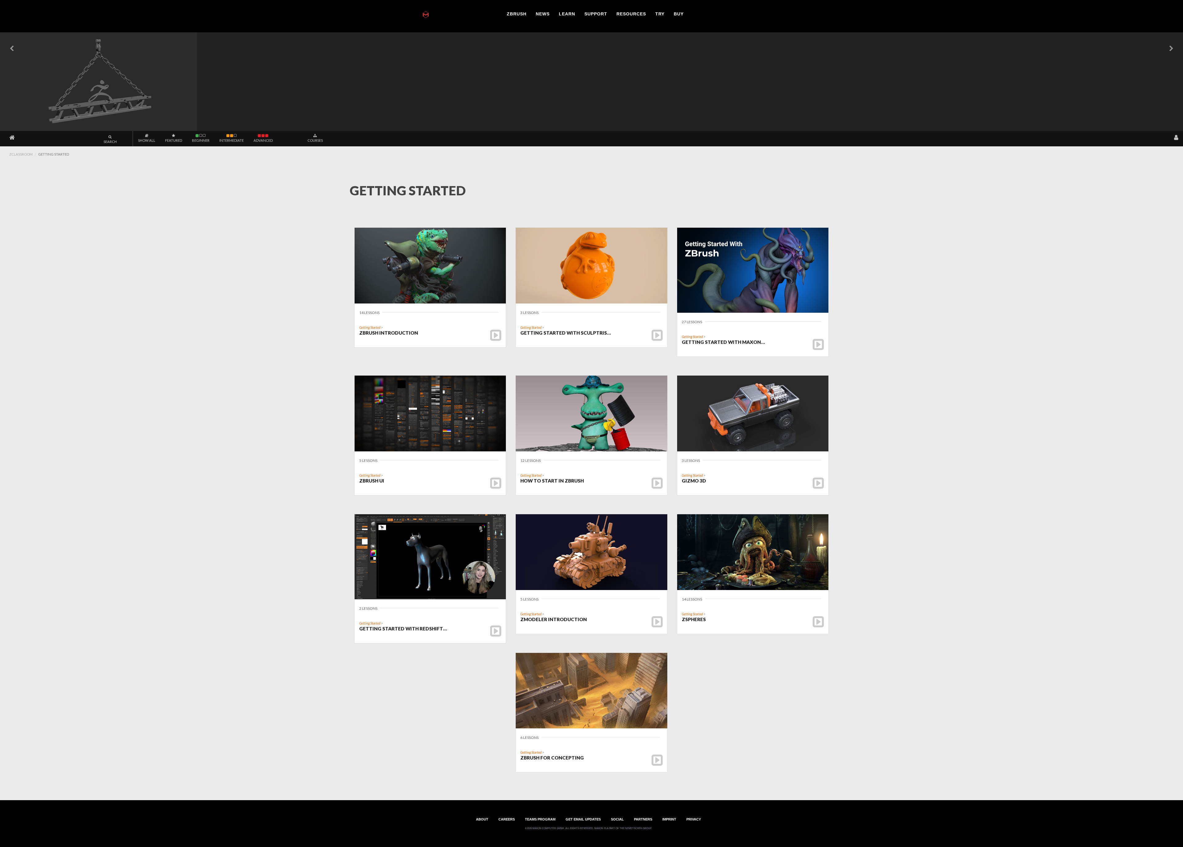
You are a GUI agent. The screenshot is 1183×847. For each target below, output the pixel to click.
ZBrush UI (371, 480)
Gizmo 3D (694, 480)
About (482, 819)
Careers (506, 819)
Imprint (669, 819)
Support (595, 13)
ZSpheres (694, 619)
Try (660, 13)
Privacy (693, 819)
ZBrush (516, 13)
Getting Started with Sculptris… (565, 333)
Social (617, 819)
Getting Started (369, 327)
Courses (315, 140)
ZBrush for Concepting (552, 757)
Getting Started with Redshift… (403, 628)
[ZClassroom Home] (12, 138)
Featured (173, 140)
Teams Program (540, 819)
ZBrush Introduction (388, 333)
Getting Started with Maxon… (723, 342)
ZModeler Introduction (553, 619)
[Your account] (1176, 138)
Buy (679, 13)
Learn (567, 13)
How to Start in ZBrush (552, 480)
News (543, 13)
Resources (631, 13)
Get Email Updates (583, 819)
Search (110, 142)
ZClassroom (21, 154)
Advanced (263, 140)
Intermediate (231, 140)
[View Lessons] (495, 335)
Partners (643, 819)
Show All (146, 140)
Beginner (200, 140)
